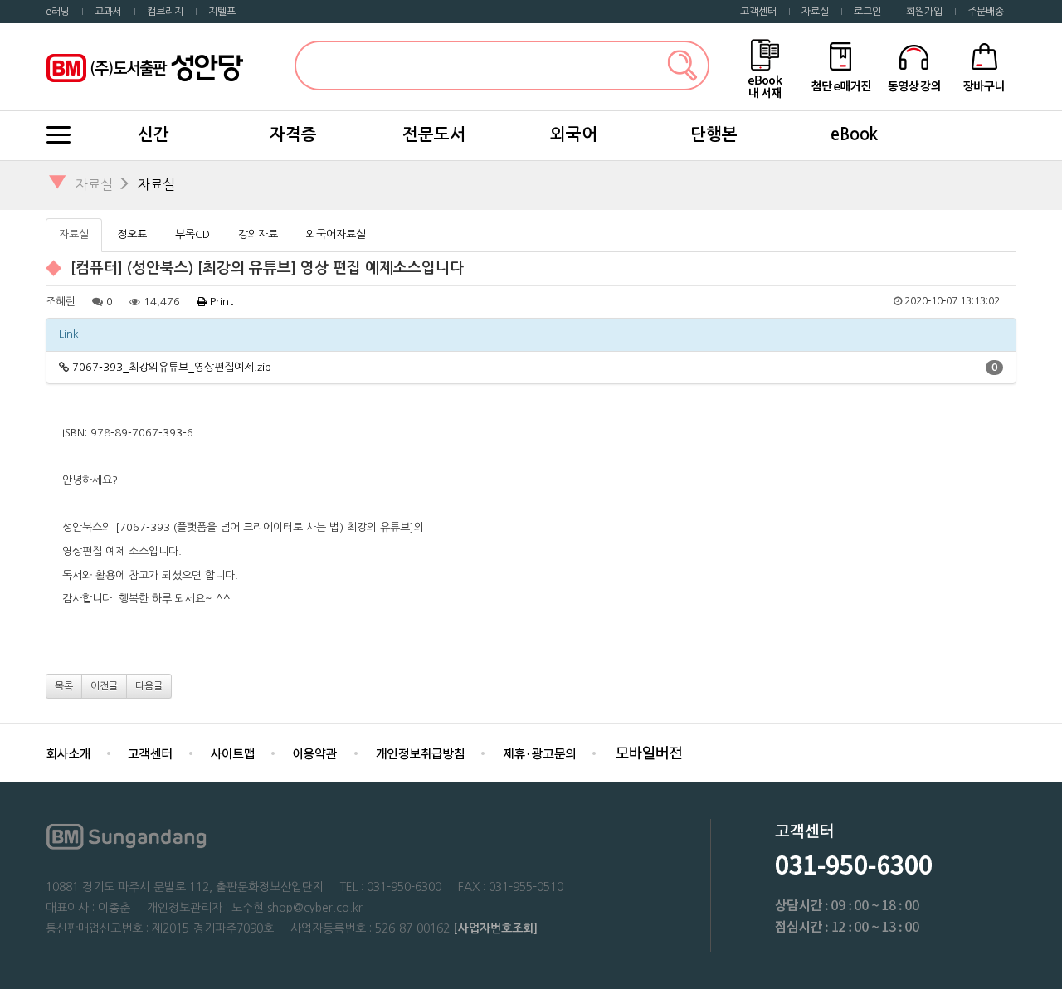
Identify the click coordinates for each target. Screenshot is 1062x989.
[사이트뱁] (232, 752)
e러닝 (58, 12)
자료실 (815, 12)
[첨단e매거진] (840, 66)
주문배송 (985, 12)
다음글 (149, 686)
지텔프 (222, 12)
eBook (854, 134)
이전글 (104, 686)
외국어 (573, 134)
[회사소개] (68, 752)
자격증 (293, 134)
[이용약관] (315, 752)
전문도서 (433, 134)
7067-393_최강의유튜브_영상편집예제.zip (171, 367)
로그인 (867, 12)
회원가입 (924, 12)
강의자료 (258, 234)
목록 (64, 686)
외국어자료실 (336, 234)
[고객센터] (150, 752)
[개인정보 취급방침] (420, 752)
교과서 (108, 12)
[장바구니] (984, 66)
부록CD (192, 234)
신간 (153, 134)
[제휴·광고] (539, 752)
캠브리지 (165, 12)
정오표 (132, 234)
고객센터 (758, 12)
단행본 (714, 134)
